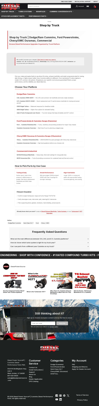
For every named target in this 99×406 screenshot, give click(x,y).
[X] (68, 395)
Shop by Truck (7, 11)
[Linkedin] (60, 399)
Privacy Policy (82, 400)
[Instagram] (60, 395)
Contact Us (33, 367)
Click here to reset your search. (46, 59)
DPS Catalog (33, 381)
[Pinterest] (64, 395)
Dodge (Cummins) (56, 364)
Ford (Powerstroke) (57, 367)
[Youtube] (56, 399)
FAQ (73, 364)
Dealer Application (35, 379)
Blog (30, 377)
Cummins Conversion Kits (61, 11)
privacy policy (54, 326)
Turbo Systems (25, 11)
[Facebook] (56, 395)
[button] (87, 6)
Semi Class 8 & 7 (28, 223)
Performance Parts (37, 16)
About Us (32, 374)
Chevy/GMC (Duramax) (59, 371)
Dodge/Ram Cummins (14, 223)
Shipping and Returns (79, 367)
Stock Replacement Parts (12, 16)
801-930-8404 (12, 376)
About (95, 1)
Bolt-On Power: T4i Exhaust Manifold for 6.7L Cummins (82, 291)
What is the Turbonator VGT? (36, 291)
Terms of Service (82, 395)
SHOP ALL (54, 374)
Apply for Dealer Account (81, 369)
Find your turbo (66, 1)
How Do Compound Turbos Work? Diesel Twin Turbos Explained (13, 291)
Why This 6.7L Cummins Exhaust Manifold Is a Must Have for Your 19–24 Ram (60, 292)
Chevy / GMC (45, 223)
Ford (37, 223)
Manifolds (40, 11)
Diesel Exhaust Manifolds (49, 211)
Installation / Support (83, 1)
